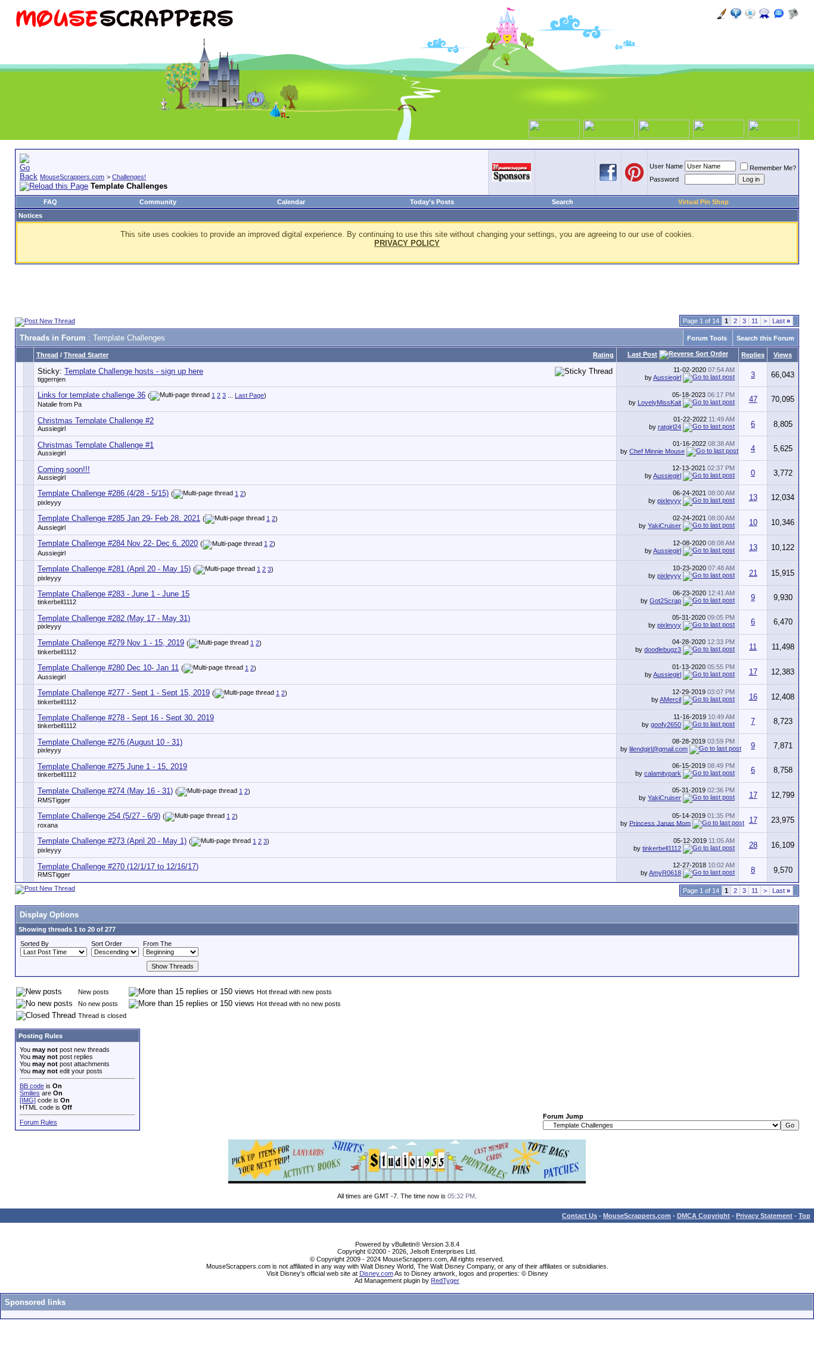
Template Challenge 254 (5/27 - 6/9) (99, 815)
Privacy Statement (764, 1215)
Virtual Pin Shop (703, 201)
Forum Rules (38, 1122)
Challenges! (129, 176)
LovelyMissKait (659, 402)
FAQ (50, 201)
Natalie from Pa (60, 404)
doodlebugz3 (662, 649)
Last (781, 320)
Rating (603, 354)
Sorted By (34, 943)
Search (562, 201)
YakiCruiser (664, 525)
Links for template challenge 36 (91, 395)
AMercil (670, 699)
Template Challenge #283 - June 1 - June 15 (113, 593)
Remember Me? (773, 167)
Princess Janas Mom (660, 822)
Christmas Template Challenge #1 (96, 445)
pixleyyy (49, 502)
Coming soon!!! (64, 469)
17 (753, 671)
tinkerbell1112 (57, 601)
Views (782, 354)
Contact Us (579, 1215)
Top (804, 1215)
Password (664, 179)
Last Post (642, 354)
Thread (47, 354)
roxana (48, 825)
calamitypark (662, 773)
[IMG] (28, 1100)
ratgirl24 (669, 426)
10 (753, 522)
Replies (753, 354)
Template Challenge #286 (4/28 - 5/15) (103, 493)
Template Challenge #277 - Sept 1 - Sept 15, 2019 (124, 692)
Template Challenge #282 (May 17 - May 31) (114, 618)
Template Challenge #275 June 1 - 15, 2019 (112, 766)
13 (753, 497)
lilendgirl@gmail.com (658, 748)
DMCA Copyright (703, 1215)
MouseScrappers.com (72, 176)
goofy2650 (666, 724)
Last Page (249, 395)
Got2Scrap (665, 600)
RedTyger (445, 1280)
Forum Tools (707, 338)
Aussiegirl (667, 377)
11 (754, 320)
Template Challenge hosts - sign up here (133, 371)
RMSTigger (54, 800)
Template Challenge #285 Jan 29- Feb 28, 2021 (119, 518)
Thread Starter (86, 354)
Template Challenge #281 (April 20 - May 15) (114, 568)
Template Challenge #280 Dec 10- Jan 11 (108, 667)
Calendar (291, 201)
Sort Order (106, 943)
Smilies (30, 1093)
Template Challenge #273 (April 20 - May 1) (112, 840)
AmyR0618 (665, 872)
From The (157, 943)
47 (753, 399)
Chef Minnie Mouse (657, 451)
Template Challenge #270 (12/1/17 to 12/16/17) (118, 866)
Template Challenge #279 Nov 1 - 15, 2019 (111, 642)
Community (157, 201)
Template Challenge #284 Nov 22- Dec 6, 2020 (118, 543)
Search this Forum (765, 338)
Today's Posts (432, 201)
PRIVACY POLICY (407, 243)
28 (753, 845)
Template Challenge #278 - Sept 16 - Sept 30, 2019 (126, 717)
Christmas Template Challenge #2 (96, 420)
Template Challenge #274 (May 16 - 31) (105, 790)
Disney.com (376, 1273)
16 (753, 696)
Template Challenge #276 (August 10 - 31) (110, 742)
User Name (666, 166)
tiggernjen (52, 379)
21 (753, 573)
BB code (32, 1085)
